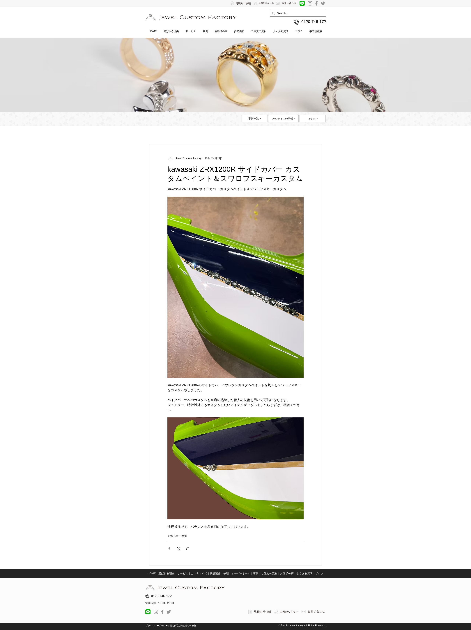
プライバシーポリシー (157, 625)
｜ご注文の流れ (267, 573)
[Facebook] (316, 3)
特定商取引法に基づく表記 (183, 625)
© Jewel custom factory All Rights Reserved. (302, 625)
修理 (226, 573)
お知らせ (173, 535)
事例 (184, 535)
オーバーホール (240, 573)
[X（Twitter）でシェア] (178, 548)
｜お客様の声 (285, 573)
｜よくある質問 (303, 573)
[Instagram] (310, 3)
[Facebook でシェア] (169, 548)
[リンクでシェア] (187, 548)
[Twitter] (323, 3)
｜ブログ (318, 573)
